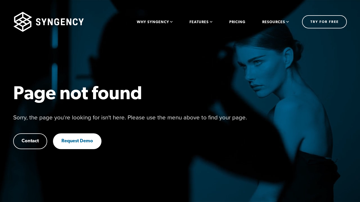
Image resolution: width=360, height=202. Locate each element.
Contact (30, 141)
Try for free (324, 22)
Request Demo (77, 141)
